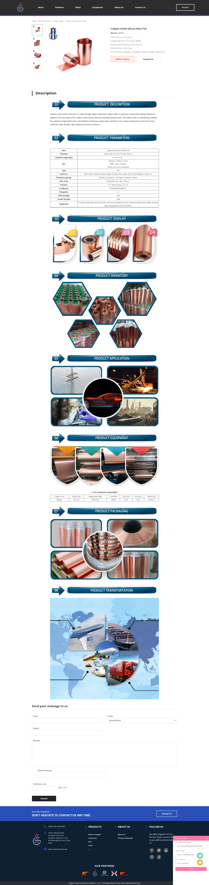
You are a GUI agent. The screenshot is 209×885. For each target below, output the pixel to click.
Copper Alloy (58, 21)
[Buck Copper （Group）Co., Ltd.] (85, 873)
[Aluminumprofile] (114, 873)
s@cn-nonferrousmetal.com (57, 849)
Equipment (97, 7)
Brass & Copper (45, 21)
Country (110, 716)
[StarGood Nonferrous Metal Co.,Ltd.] (95, 873)
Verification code (39, 784)
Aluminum (92, 838)
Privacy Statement (125, 838)
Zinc (90, 842)
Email (35, 716)
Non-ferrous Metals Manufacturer (129, 883)
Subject (35, 728)
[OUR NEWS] (37, 845)
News (78, 7)
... (89, 849)
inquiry (185, 7)
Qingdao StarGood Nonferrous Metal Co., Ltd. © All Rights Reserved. (93, 883)
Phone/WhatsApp (44, 770)
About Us (119, 7)
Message (36, 741)
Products (59, 7)
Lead (90, 845)
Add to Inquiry (123, 59)
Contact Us (140, 7)
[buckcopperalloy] (124, 873)
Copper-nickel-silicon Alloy (76, 21)
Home (41, 7)
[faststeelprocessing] (104, 873)
